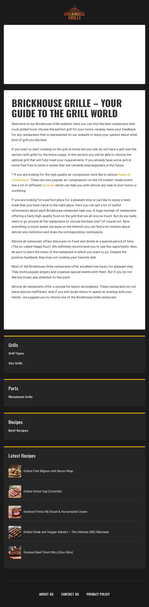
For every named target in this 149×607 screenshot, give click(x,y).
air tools (48, 185)
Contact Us (70, 594)
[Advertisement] (74, 54)
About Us (46, 594)
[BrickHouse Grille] (74, 12)
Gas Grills (16, 363)
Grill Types (16, 353)
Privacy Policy (98, 594)
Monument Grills (21, 397)
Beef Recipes (18, 430)
